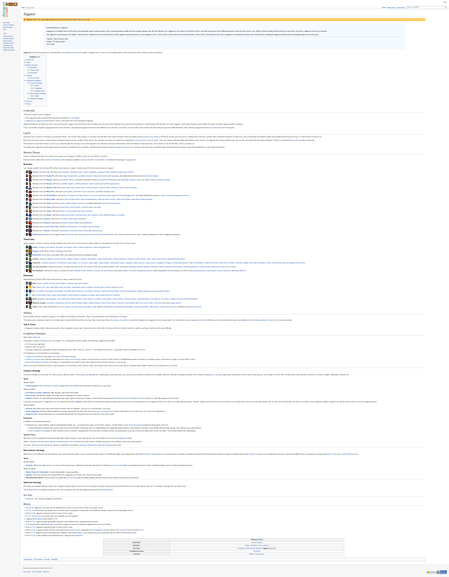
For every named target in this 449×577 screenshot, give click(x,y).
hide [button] (38, 57)
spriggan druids (103, 172)
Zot (53, 320)
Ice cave (259, 545)
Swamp (49, 180)
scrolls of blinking (254, 320)
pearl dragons (61, 283)
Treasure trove (259, 554)
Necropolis (256, 551)
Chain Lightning (43, 393)
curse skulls (96, 207)
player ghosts (176, 303)
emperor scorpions (118, 187)
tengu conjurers (139, 263)
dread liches (115, 203)
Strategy (54, 559)
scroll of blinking (347, 454)
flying (149, 398)
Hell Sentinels (73, 227)
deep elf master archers (107, 199)
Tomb (57, 121)
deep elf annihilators (124, 199)
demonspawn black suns (134, 303)
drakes (52, 251)
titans (63, 203)
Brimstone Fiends (66, 223)
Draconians (37, 255)
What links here (8, 36)
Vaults (48, 203)
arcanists (52, 263)
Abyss (48, 215)
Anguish (29, 465)
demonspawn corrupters (116, 215)
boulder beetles (76, 299)
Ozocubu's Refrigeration (88, 445)
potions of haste (267, 320)
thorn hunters (162, 259)
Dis (102, 270)
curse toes (73, 230)
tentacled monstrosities (108, 180)
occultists (44, 263)
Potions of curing (32, 359)
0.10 (33, 535)
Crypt (48, 207)
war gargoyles (51, 299)
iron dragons (83, 227)
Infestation (158, 454)
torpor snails (83, 172)
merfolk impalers (67, 184)
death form (48, 375)
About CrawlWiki (36, 571)
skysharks (74, 172)
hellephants (114, 172)
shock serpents (114, 295)
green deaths (165, 180)
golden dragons (151, 180)
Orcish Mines (51, 195)
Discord (29, 408)
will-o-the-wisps (65, 287)
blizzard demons (78, 291)
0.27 (29, 516)
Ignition (79, 402)
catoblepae (93, 172)
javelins (83, 375)
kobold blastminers (178, 259)
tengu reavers (151, 263)
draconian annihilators (258, 263)
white (104, 291)
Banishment (78, 535)
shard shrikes (73, 219)
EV (44, 347)
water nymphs (94, 184)
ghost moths (80, 187)
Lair (47, 172)
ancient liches (75, 207)
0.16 (27, 524)
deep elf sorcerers (212, 263)
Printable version (8, 43)
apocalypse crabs (89, 307)
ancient (105, 203)
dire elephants (64, 172)
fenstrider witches (68, 180)
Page (23, 7)
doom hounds (83, 230)
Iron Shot (70, 478)
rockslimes (91, 191)
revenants (84, 207)
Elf (162, 137)
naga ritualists (104, 263)
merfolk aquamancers (111, 184)
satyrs (154, 259)
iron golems (97, 299)
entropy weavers (92, 187)
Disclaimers (46, 571)
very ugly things (76, 307)
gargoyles (41, 299)
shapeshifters (109, 307)
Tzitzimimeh (64, 230)
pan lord (199, 320)
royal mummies (152, 140)
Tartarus (47, 230)
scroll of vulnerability (119, 465)
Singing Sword (32, 490)
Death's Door (331, 454)
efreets (39, 287)
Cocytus (47, 219)
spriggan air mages (164, 263)
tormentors (133, 270)
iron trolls (119, 195)
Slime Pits (50, 191)
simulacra (97, 291)
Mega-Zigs (49, 524)
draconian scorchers (227, 263)
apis (76, 283)
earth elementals (63, 299)
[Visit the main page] (10, 9)
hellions (77, 223)
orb (71, 359)
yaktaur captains (73, 259)
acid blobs (99, 191)
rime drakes (40, 291)
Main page (6, 23)
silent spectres (97, 230)
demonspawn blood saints (295, 263)
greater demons (88, 234)
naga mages (93, 263)
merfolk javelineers (81, 184)
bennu (62, 211)
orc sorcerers (93, 195)
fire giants (59, 247)
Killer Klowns (154, 307)
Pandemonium (38, 234)
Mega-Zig (36, 337)
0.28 (33, 513)
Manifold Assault (107, 490)
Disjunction (69, 386)
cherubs (52, 283)
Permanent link (8, 45)
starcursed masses (68, 215)
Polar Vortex (31, 395)
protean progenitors (85, 247)
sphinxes (81, 203)
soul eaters (50, 303)
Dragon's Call (31, 414)
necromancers (61, 263)
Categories (28, 559)
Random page (7, 27)
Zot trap (298, 140)
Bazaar (251, 554)
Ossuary (254, 542)
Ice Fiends (63, 219)
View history (401, 7)
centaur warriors (60, 259)
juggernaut (132, 160)
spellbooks (134, 320)
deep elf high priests (72, 199)
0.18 (33, 522)
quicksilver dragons (151, 176)
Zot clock (213, 127)
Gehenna (47, 223)
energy (77, 359)
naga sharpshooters (70, 176)
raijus (54, 295)
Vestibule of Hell (79, 270)
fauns (149, 259)
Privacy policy (27, 571)
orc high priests (82, 195)
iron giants (96, 227)
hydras (69, 251)
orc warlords (70, 195)
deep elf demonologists (143, 199)
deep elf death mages (79, 303)
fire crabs (45, 287)
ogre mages (72, 263)
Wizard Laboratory (256, 548)
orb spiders (133, 187)
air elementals (41, 295)
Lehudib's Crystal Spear (95, 160)
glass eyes (111, 191)
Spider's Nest (51, 187)
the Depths (75, 118)
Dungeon (79, 533)
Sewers (260, 542)
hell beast (170, 270)
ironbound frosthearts (128, 291)
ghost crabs (106, 303)
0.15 (33, 530)
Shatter (29, 398)
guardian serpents (85, 176)
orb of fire (140, 398)
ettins (75, 247)
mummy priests (71, 211)
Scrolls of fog (31, 356)
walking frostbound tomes (146, 291)
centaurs (43, 259)
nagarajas (115, 176)
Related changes (8, 38)
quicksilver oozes (79, 191)
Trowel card (73, 530)
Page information (8, 48)
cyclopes (42, 247)
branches (74, 52)
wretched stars (81, 215)
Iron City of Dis (52, 227)
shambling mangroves (129, 180)
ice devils (67, 291)
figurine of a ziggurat (35, 121)
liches (101, 215)
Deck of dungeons (96, 530)
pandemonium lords (193, 307)
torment (142, 350)
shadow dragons (95, 303)
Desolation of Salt (243, 548)
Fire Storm (30, 393)
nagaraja (129, 263)
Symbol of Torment (52, 160)
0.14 (33, 533)
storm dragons (62, 295)
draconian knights (242, 263)
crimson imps (140, 140)
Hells (41, 168)
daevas (39, 283)
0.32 (34, 19)
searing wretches (199, 270)
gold (128, 533)
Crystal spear (105, 411)
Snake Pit (50, 176)
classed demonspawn (106, 234)
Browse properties (9, 50)
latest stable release (75, 19)
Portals (260, 539)
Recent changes (8, 25)
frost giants (68, 247)
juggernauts (130, 195)
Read (384, 7)
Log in (445, 2)
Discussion (30, 7)
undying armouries (182, 195)
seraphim (84, 283)
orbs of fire (119, 287)
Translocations (32, 386)
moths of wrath (104, 187)
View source (391, 7)
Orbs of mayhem (35, 431)
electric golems (74, 295)
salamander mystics (117, 263)
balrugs (89, 287)
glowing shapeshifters (126, 307)
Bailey (247, 545)
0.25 (55, 519)
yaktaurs (50, 259)
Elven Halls (50, 199)
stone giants (106, 195)
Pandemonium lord (67, 234)
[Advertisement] (436, 47)
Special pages (7, 41)
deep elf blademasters (89, 199)
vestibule (37, 510)
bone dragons (93, 215)
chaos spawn (65, 307)
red (94, 287)
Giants (35, 247)
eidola (113, 303)
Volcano (266, 545)
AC (38, 347)
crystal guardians (143, 299)
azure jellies (68, 191)
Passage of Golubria (40, 362)
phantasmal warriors (63, 303)
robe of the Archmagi (132, 425)
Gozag (218, 375)
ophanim (70, 283)
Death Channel (144, 454)
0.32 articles (38, 559)
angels (45, 283)
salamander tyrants (100, 176)
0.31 (29, 510)
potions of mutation (121, 320)
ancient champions (224, 270)
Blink (28, 362)
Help (4, 29)
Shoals (156, 137)
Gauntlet (253, 545)
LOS (40, 398)
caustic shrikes (127, 172)
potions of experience (124, 147)
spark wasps (100, 295)
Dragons (35, 251)
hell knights (54, 287)
